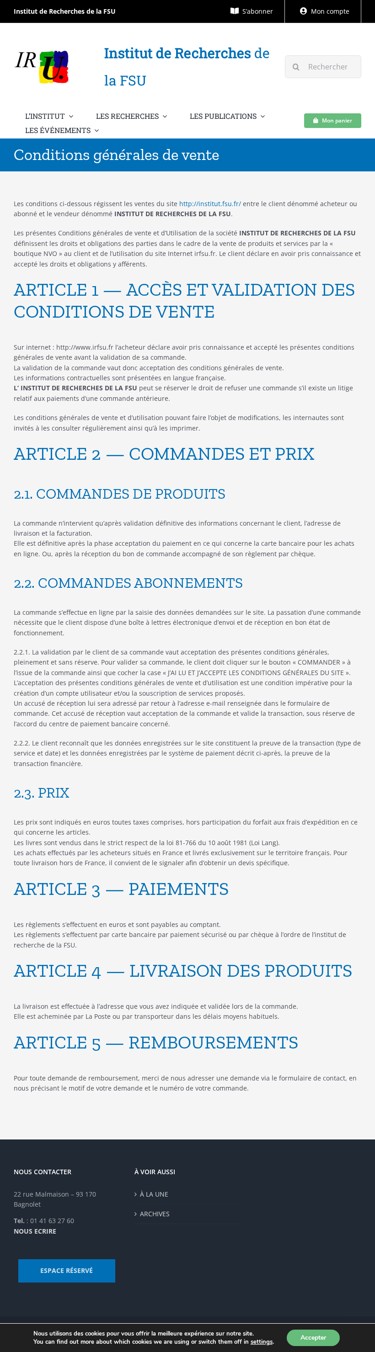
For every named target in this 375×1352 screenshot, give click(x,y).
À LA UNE (154, 1194)
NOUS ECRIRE (35, 1231)
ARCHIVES (155, 1213)
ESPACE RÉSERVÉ (66, 1270)
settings (262, 1342)
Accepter (313, 1337)
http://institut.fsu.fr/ (210, 203)
